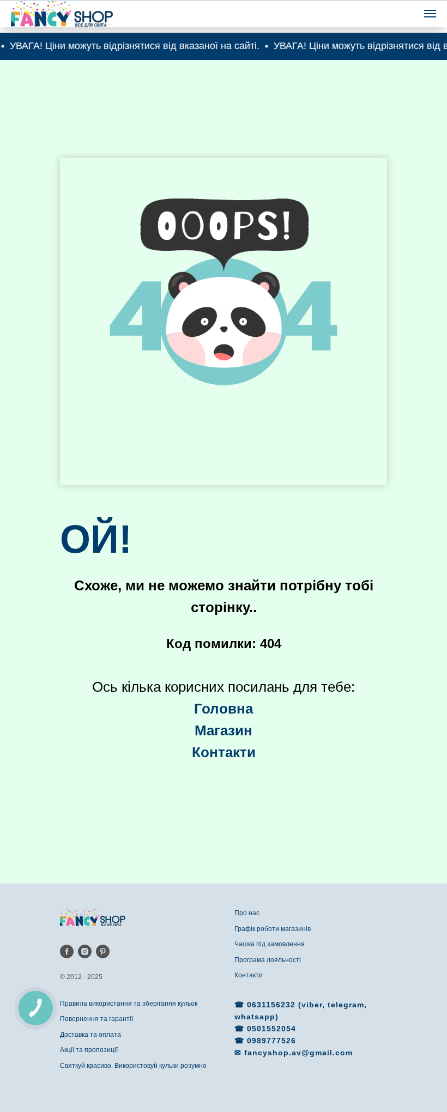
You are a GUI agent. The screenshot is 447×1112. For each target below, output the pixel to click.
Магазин (223, 730)
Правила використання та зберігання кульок (128, 1003)
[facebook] (67, 951)
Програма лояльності (267, 960)
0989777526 (271, 1040)
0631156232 (272, 1004)
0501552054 (271, 1028)
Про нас (246, 913)
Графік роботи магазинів (272, 929)
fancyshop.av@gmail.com (298, 1052)
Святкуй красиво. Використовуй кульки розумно (133, 1065)
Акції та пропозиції (89, 1050)
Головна (223, 708)
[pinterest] (103, 951)
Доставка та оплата (90, 1034)
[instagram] (85, 951)
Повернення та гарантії (96, 1019)
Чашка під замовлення (269, 944)
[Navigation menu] (430, 13)
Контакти (248, 975)
